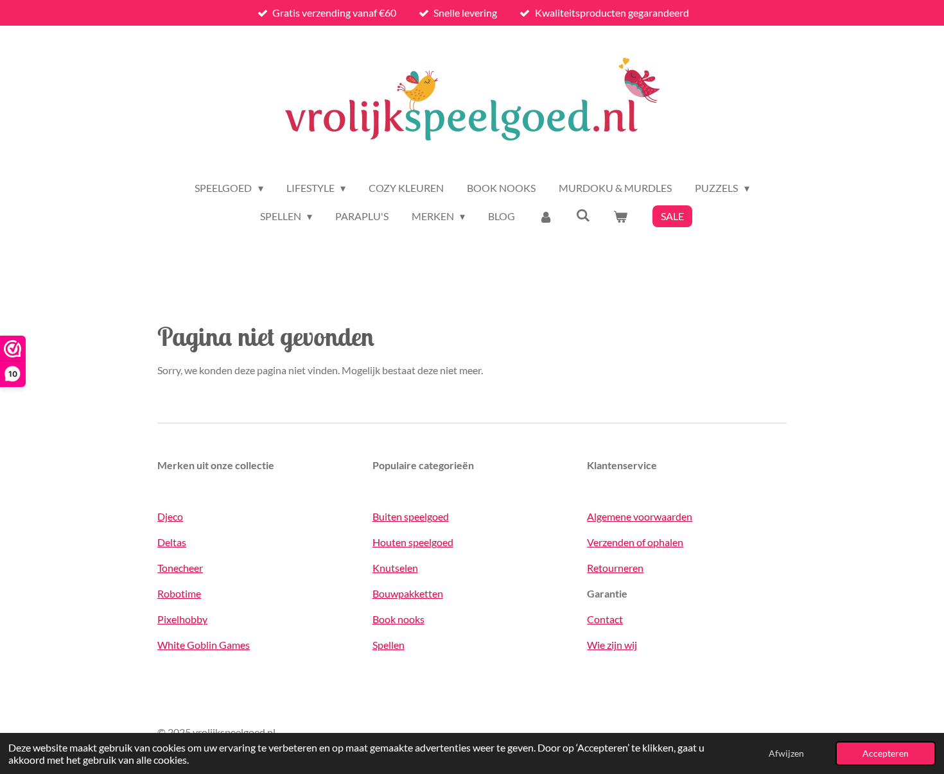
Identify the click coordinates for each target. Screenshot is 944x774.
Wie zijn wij (612, 645)
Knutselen (395, 568)
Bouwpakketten (407, 593)
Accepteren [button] (885, 753)
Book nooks (398, 619)
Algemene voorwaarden (639, 516)
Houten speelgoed (412, 542)
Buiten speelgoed (410, 516)
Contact (605, 619)
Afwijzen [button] (786, 753)
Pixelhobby (182, 619)
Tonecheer (180, 568)
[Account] (545, 216)
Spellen (388, 645)
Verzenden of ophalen (635, 542)
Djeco (170, 516)
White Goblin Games (203, 645)
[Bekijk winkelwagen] (620, 216)
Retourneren (615, 568)
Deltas (171, 542)
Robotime (179, 593)
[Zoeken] (583, 214)
